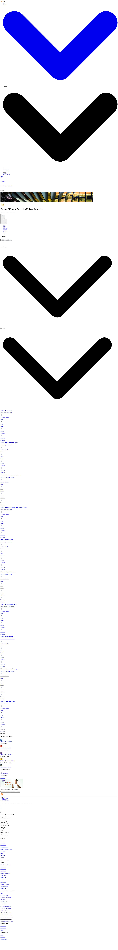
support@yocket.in (5, 800)
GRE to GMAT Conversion (5, 912)
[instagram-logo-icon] (59, 809)
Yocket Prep (2, 937)
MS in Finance (3, 875)
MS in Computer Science (5, 864)
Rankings (5, 229)
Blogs (1, 893)
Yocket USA (2, 855)
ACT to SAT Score (4, 910)
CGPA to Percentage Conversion (6, 921)
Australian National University (6, 185)
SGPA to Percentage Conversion (6, 917)
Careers (1, 853)
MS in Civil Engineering (5, 873)
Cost (4, 227)
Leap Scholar (3, 926)
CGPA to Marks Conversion (5, 919)
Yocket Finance (3, 939)
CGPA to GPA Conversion (5, 906)
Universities (2, 181)
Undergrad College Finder (5, 897)
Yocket (1, 935)
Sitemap (2, 857)
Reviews (4, 232)
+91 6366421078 (5, 799)
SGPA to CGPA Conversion (5, 914)
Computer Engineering (4, 884)
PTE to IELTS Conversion (5, 908)
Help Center (2, 851)
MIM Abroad (3, 871)
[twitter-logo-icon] (59, 808)
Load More (3, 733)
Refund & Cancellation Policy (6, 849)
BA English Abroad (4, 886)
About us (2, 840)
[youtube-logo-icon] (59, 807)
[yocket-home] (1, 795)
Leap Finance (3, 928)
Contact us (2, 842)
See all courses (3, 877)
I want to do (5, 791)
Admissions (5, 228)
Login (1, 176)
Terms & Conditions (4, 847)
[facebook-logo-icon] (59, 806)
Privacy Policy (3, 845)
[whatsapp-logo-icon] (59, 812)
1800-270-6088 (5, 798)
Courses (4, 226)
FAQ (4, 234)
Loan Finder (2, 899)
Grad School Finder (4, 895)
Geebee (1, 930)
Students (4, 230)
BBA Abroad (3, 882)
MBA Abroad (3, 869)
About (4, 225)
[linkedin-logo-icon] (59, 811)
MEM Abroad (3, 866)
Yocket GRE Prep (3, 901)
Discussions (5, 231)
